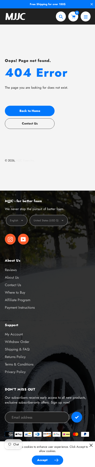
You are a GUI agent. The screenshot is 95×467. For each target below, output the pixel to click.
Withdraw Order (17, 341)
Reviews (11, 269)
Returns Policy (15, 356)
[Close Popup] (91, 445)
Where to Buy (15, 292)
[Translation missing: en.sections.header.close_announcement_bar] (91, 4)
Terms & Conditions (19, 364)
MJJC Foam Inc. (25, 160)
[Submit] (76, 417)
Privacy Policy (15, 371)
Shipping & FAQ (17, 349)
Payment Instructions (20, 307)
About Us (12, 277)
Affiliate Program (17, 299)
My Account (14, 334)
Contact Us (13, 284)
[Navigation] (86, 16)
